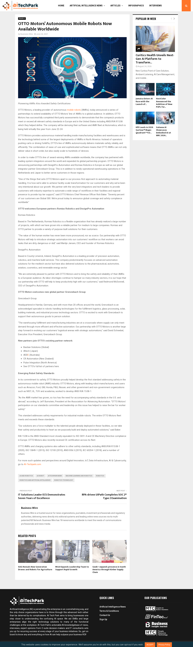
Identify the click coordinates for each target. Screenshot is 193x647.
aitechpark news (55, 476)
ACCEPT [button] (150, 645)
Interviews (155, 5)
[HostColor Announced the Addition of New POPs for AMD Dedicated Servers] (165, 89)
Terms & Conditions (109, 611)
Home (61, 5)
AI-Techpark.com (32, 464)
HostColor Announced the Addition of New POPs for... (164, 102)
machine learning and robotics (79, 476)
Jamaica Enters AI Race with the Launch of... (144, 101)
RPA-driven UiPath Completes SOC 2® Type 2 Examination (104, 496)
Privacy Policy (164, 645)
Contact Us (105, 615)
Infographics (136, 5)
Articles (115, 5)
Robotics (22, 18)
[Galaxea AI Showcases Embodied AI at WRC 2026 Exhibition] (165, 118)
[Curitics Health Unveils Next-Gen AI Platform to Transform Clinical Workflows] (155, 39)
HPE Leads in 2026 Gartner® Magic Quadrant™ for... (144, 130)
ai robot (40, 476)
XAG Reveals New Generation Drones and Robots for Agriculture (35, 568)
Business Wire (27, 34)
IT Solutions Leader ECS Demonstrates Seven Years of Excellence (41, 496)
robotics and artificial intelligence (35, 480)
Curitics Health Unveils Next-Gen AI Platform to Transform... (155, 59)
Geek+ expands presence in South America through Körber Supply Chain (109, 569)
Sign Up (103, 619)
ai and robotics (26, 476)
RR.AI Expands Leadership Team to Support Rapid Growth (72, 568)
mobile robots (74, 109)
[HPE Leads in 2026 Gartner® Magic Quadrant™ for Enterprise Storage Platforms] (145, 118)
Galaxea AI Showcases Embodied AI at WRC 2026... (163, 131)
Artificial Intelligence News (86, 5)
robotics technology (63, 480)
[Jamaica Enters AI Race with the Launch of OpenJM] (145, 89)
